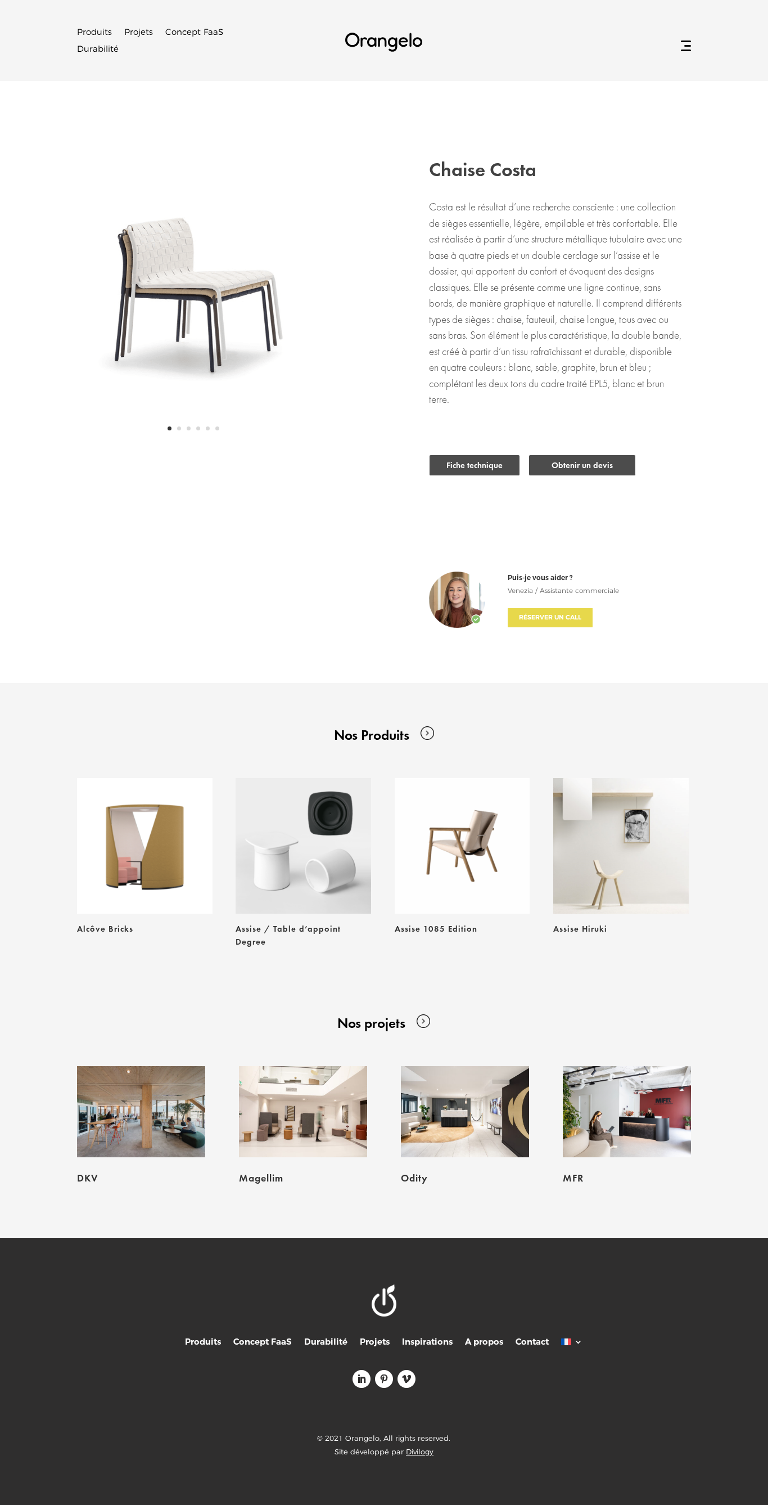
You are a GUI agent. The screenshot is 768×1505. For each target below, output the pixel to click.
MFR (573, 1177)
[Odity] (465, 1111)
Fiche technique (474, 465)
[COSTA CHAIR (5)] (193, 448)
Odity (414, 1177)
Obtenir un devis (582, 465)
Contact (532, 1342)
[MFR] (627, 1111)
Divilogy (419, 1451)
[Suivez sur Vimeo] (406, 1379)
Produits (94, 32)
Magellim (261, 1177)
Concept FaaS (194, 32)
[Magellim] (303, 1111)
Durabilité (98, 49)
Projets (138, 32)
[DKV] (141, 1111)
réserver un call (550, 617)
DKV (87, 1177)
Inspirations (427, 1342)
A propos (484, 1342)
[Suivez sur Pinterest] (384, 1379)
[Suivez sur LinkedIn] (362, 1379)
